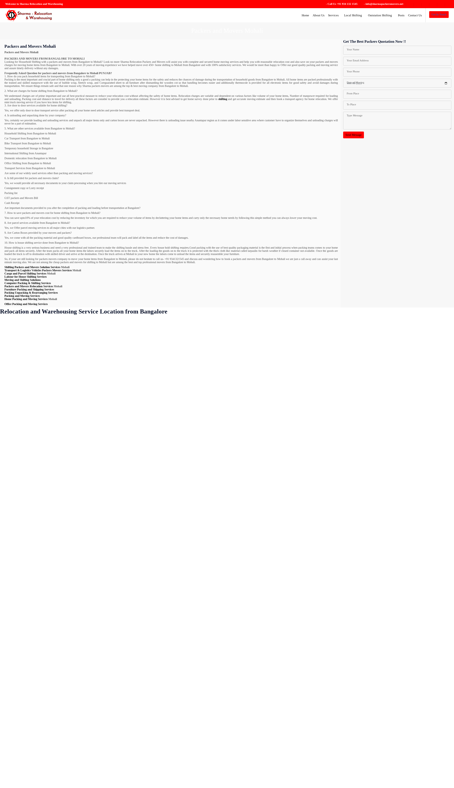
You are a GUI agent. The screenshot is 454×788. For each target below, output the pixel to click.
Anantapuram (11, 422)
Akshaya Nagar (12, 383)
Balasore (8, 609)
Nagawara (121, 594)
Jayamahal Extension (88, 680)
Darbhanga (44, 680)
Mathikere (121, 485)
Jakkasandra (83, 633)
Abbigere (9, 336)
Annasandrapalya (13, 446)
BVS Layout (45, 399)
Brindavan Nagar (47, 391)
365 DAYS (10, 321)
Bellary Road (11, 703)
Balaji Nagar (11, 602)
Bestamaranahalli (13, 719)
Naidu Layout (123, 602)
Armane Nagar (12, 524)
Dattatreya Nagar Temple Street (55, 695)
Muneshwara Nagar (126, 531)
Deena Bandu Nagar (49, 719)
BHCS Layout (12, 773)
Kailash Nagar (85, 750)
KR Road (120, 375)
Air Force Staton (13, 368)
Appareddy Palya (13, 477)
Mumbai (120, 524)
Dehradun (43, 734)
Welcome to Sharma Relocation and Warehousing (34, 3)
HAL (80, 500)
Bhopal (42, 336)
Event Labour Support (89, 391)
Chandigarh (44, 446)
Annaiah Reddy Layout (17, 438)
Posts (401, 15)
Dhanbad (43, 773)
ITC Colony (83, 602)
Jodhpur (81, 719)
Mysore (119, 570)
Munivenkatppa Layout (128, 539)
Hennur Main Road (87, 531)
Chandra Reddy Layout (51, 453)
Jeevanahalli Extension (89, 703)
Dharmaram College (49, 781)
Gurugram (82, 485)
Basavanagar (11, 664)
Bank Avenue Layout (15, 648)
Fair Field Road (85, 399)
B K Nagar (10, 563)
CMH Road (44, 617)
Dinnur (81, 321)
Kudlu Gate (121, 383)
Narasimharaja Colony (127, 625)
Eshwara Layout (86, 383)
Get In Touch (438, 14)
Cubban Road (45, 656)
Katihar (81, 781)
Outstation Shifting (380, 15)
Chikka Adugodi (47, 485)
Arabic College (12, 485)
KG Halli (120, 329)
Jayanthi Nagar (85, 687)
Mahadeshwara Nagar (127, 430)
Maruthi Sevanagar (126, 477)
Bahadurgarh (11, 594)
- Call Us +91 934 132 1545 (342, 3)
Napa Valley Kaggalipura (129, 617)
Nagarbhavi (121, 578)
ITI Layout (83, 609)
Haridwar (82, 516)
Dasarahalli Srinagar (49, 687)
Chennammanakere (48, 461)
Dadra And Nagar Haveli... (53, 672)
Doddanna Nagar (86, 344)
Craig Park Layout (48, 648)
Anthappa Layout (13, 461)
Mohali (119, 516)
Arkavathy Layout (14, 516)
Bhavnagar (10, 765)
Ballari (7, 617)
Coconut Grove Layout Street (54, 625)
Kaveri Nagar (123, 321)
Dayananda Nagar (48, 711)
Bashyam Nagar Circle (16, 672)
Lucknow (120, 422)
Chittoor (42, 570)
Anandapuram (12, 414)
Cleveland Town (47, 609)
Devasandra (44, 765)
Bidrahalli (43, 360)
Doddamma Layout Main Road (94, 336)
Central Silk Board (48, 422)
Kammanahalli (85, 758)
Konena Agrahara (125, 344)
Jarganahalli (83, 664)
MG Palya (121, 508)
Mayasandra (122, 500)
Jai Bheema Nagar (87, 617)
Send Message (353, 134)
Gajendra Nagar (86, 414)
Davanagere (44, 703)
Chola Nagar (45, 578)
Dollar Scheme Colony (89, 352)
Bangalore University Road (19, 641)
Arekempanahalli (13, 500)
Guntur (81, 469)
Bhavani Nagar (12, 758)
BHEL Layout (46, 321)
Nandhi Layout (123, 609)
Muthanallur (122, 555)
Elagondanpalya (86, 368)
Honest (81, 555)
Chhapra (42, 469)
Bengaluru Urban (13, 711)
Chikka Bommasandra (50, 508)
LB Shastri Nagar (125, 407)
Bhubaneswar (45, 344)
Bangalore (9, 633)
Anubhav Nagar (13, 469)
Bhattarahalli (11, 750)
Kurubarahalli (123, 399)
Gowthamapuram (86, 461)
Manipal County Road (127, 446)
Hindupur (82, 539)
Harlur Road (84, 524)
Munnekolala (122, 547)
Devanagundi (45, 750)
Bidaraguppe (45, 352)
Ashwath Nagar (12, 539)
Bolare (41, 383)
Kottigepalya (122, 360)
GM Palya (82, 446)
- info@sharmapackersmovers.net (383, 3)
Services (333, 15)
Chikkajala (44, 539)
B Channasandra (13, 555)
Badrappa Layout (13, 570)
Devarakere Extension (50, 758)
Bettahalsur (10, 734)
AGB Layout (11, 344)
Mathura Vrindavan (126, 492)
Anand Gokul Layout (16, 407)
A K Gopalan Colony (16, 329)
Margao (119, 469)
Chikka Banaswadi (48, 492)
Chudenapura (45, 594)
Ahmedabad (10, 352)
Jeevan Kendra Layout (89, 695)
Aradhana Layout (13, 492)
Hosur (80, 570)
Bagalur (8, 586)
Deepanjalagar (46, 726)
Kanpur (81, 765)
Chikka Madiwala (48, 516)
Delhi (41, 742)
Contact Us (415, 15)
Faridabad (82, 407)
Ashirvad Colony (13, 531)
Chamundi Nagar (47, 438)
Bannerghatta (11, 656)
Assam (7, 547)
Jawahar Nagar (85, 672)
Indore (80, 594)
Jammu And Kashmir (88, 641)
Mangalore (121, 438)
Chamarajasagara (47, 430)
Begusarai (9, 687)
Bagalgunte (10, 578)
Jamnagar (82, 648)
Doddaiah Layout (86, 329)
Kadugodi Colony (87, 734)
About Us (319, 15)
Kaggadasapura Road (89, 742)
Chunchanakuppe (47, 602)
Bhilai (41, 329)
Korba (118, 352)
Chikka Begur (46, 500)
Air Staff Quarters (14, 375)
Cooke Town (45, 641)
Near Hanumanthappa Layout (132, 641)
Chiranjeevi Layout (48, 563)
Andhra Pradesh (13, 430)
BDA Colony (11, 680)
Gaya (80, 438)
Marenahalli (122, 461)
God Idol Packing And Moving (94, 453)
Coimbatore (44, 633)
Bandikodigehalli (13, 625)
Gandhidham (84, 430)
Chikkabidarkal (46, 531)
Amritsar (8, 399)
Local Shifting (353, 15)
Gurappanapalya (86, 477)
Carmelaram (44, 414)
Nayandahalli (122, 633)
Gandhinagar (84, 422)
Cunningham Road (48, 664)
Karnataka (82, 773)
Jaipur (80, 625)
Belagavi (8, 695)
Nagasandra (122, 586)
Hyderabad (83, 586)
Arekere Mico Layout (16, 508)
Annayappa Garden (15, 453)
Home (305, 15)
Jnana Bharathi (85, 711)
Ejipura (81, 360)
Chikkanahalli (45, 555)
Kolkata (119, 336)
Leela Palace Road (125, 414)
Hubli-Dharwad (85, 578)
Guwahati (82, 492)
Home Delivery (85, 547)
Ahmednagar (11, 360)
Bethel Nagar (11, 726)
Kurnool (120, 391)
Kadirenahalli (84, 726)
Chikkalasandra (46, 547)
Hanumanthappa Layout (90, 508)
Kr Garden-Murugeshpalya (130, 368)
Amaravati (9, 391)
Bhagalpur (9, 742)
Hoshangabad (84, 563)
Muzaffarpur (122, 563)
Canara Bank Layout (49, 407)
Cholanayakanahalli (49, 586)
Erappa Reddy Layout (89, 375)
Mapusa (119, 453)
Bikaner (42, 368)
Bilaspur (42, 375)
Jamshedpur (83, 656)
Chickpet (43, 477)
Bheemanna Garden (15, 781)
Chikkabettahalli (47, 524)
